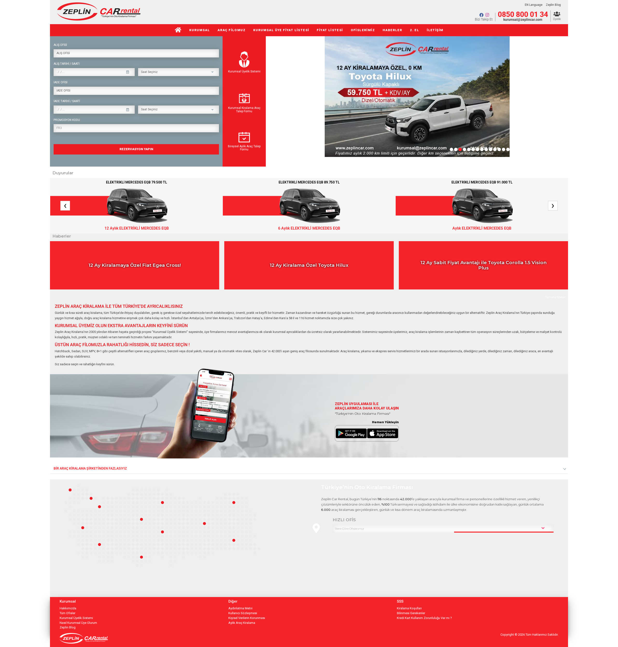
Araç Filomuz (232, 30)
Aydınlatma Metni (240, 608)
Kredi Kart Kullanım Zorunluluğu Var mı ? (424, 618)
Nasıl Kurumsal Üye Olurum (78, 623)
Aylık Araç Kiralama (241, 623)
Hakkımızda (68, 608)
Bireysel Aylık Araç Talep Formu (244, 148)
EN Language (533, 5)
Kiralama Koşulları (409, 608)
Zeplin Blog (553, 5)
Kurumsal (199, 30)
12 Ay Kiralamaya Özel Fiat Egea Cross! (134, 265)
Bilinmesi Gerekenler (411, 613)
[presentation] (276, 90)
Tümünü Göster (555, 297)
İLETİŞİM (435, 30)
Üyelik (557, 19)
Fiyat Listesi (330, 30)
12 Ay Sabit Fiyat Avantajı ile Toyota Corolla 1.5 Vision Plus (483, 265)
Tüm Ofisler (67, 613)
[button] (451, 149)
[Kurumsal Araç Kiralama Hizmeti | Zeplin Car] (98, 19)
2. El (414, 30)
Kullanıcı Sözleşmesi (242, 613)
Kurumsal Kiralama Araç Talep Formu (244, 109)
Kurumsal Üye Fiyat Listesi (281, 30)
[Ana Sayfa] (178, 30)
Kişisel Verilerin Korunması (246, 618)
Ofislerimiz (363, 30)
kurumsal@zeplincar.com (522, 19)
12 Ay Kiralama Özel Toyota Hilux (309, 265)
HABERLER (392, 30)
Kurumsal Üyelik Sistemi (244, 71)
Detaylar (210, 286)
